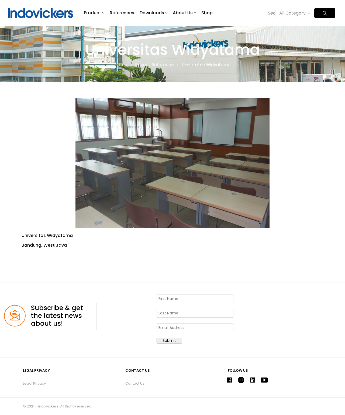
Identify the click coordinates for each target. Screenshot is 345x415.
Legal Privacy (34, 383)
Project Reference (154, 65)
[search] (324, 13)
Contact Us (134, 383)
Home (121, 65)
